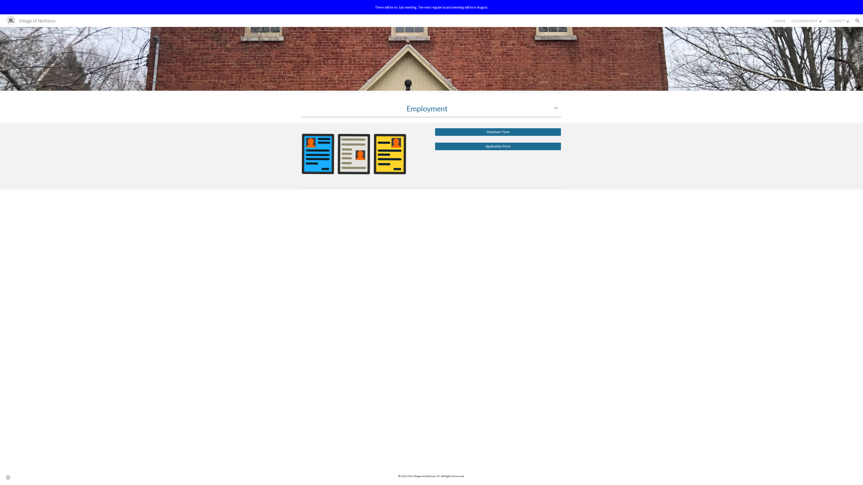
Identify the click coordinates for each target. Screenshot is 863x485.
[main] (431, 108)
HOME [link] (780, 21)
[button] (857, 20)
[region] (431, 7)
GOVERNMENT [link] (804, 21)
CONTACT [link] (836, 21)
